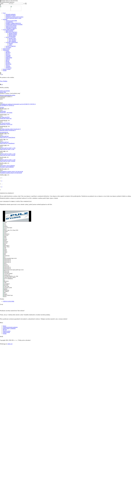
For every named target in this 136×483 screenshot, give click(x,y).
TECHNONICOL (4, 132)
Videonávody (6, 50)
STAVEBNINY (9, 22)
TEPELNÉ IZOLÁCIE (11, 27)
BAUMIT (8, 62)
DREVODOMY (9, 30)
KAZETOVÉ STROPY (11, 25)
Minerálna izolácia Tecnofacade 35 (8, 130)
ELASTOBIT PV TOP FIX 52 (7, 105)
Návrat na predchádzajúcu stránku (7, 95)
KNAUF (8, 53)
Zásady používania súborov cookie (13, 18)
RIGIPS (7, 61)
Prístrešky (10, 43)
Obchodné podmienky (11, 14)
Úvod (4, 13)
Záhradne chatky (12, 38)
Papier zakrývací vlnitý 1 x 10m (7, 149)
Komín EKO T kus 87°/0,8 (6, 124)
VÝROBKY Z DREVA (11, 28)
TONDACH (8, 67)
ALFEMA (8, 66)
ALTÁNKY (8, 47)
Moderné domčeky (12, 34)
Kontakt (4, 70)
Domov (1, 92)
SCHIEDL (8, 56)
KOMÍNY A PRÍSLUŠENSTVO (13, 23)
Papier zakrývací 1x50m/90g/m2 (7, 143)
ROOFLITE (8, 64)
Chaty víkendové (12, 39)
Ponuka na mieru (6, 69)
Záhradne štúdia (12, 36)
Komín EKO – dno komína (6, 112)
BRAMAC (8, 52)
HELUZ (7, 60)
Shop (5, 92)
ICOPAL (2, 107)
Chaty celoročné (12, 41)
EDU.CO (10, 344)
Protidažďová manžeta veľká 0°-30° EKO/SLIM (11, 172)
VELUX (8, 65)
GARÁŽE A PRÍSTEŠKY (12, 42)
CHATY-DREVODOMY (9, 29)
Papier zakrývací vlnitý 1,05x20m (7, 161)
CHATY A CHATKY (11, 37)
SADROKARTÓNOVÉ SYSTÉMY (14, 24)
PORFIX (8, 59)
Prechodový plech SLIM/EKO (7, 167)
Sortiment (5, 19)
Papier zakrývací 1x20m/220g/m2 (7, 137)
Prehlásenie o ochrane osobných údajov (14, 16)
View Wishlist (3, 81)
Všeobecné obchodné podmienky (10, 327)
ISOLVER (8, 55)
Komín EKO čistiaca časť (6, 118)
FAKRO (8, 51)
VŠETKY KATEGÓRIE (11, 20)
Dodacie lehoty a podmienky (9, 328)
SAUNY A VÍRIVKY (11, 46)
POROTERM (9, 57)
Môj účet (5, 329)
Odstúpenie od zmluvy (11, 15)
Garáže (10, 45)
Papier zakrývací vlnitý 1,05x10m (7, 155)
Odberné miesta (6, 48)
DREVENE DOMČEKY (11, 32)
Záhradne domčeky (12, 33)
